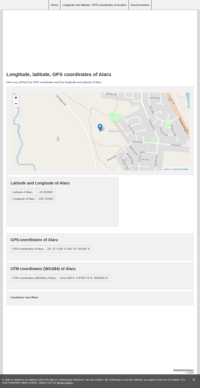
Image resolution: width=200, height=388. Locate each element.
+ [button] (16, 97)
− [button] (16, 103)
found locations (140, 4)
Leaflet (166, 169)
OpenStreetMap (180, 169)
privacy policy (65, 382)
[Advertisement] (100, 41)
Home (54, 4)
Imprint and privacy (183, 370)
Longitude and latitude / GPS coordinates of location (94, 4)
